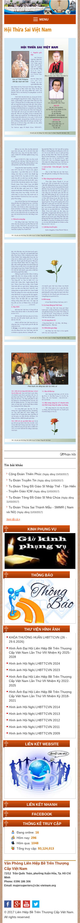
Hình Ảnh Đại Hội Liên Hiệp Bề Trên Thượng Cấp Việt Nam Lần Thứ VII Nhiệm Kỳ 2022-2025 (40, 681)
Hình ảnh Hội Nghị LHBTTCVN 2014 (34, 707)
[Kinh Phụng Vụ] (40, 551)
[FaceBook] (9, 909)
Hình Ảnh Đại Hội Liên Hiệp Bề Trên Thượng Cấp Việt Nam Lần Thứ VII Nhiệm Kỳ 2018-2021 (40, 696)
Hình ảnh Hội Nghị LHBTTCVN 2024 (34, 663)
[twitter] (37, 909)
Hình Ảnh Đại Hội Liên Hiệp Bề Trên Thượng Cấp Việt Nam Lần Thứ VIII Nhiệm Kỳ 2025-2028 (40, 653)
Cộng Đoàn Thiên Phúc (39, 474)
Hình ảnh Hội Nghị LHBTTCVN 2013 (34, 713)
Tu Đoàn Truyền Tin (36, 480)
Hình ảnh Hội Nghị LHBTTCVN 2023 (34, 670)
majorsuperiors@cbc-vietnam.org (34, 885)
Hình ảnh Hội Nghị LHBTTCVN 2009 (34, 733)
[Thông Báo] (40, 601)
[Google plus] (18, 909)
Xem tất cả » (13, 519)
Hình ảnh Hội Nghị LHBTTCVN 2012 (34, 720)
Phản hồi (69, 454)
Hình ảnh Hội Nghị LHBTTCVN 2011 (34, 727)
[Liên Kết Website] (40, 773)
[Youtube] (27, 909)
